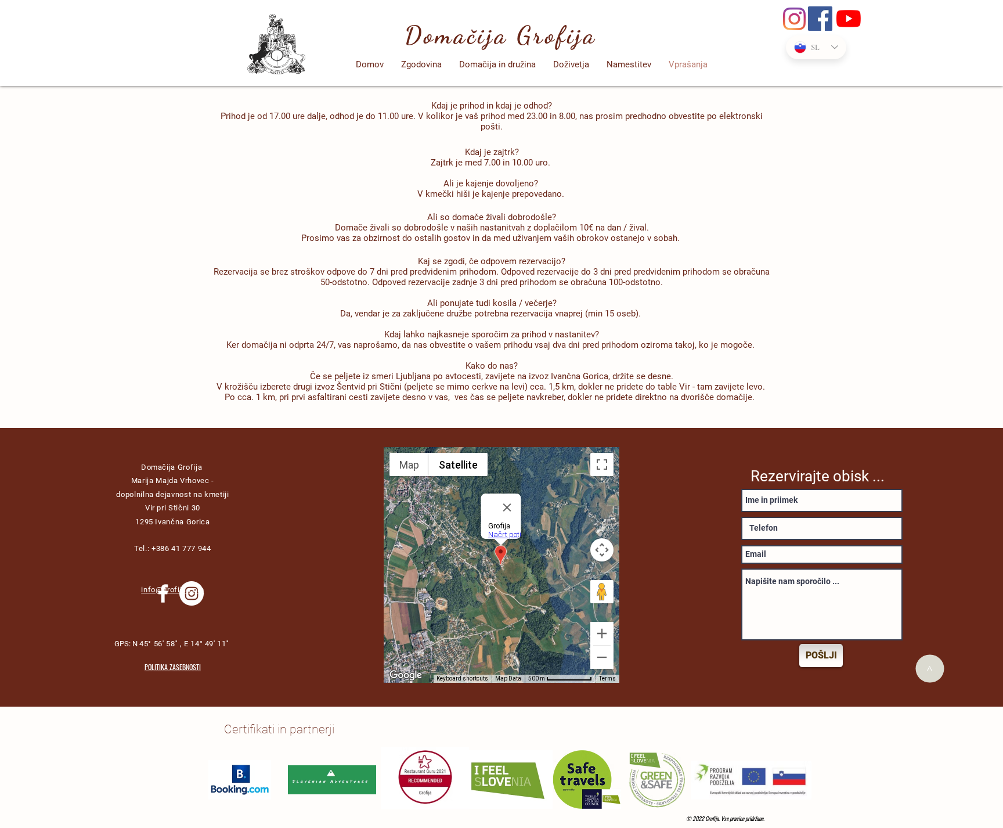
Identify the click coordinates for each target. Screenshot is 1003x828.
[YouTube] (848, 18)
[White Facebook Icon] (163, 593)
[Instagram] (794, 19)
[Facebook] (820, 18)
